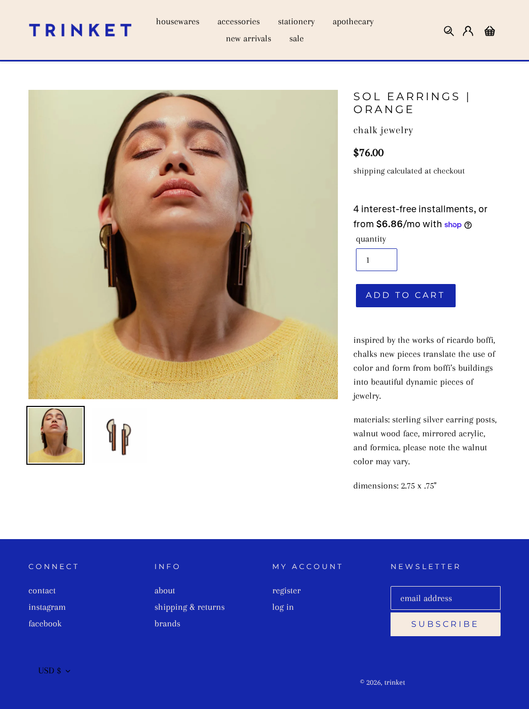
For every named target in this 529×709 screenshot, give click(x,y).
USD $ (49, 670)
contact (42, 590)
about (164, 590)
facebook (44, 623)
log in (283, 607)
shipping (369, 171)
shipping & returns (189, 607)
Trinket (394, 682)
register (286, 590)
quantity (371, 238)
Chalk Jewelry (383, 130)
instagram (47, 607)
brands (167, 623)
